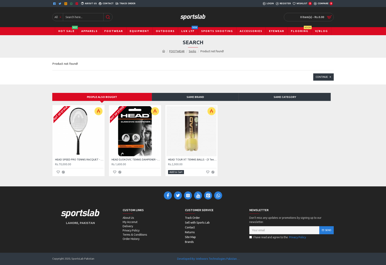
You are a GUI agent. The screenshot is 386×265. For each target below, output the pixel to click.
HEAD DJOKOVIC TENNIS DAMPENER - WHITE (136, 159)
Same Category (285, 97)
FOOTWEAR (177, 51)
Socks (192, 51)
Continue (322, 77)
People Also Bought (102, 97)
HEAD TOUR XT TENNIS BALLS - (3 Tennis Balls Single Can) (192, 159)
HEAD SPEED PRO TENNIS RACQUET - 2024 (79, 159)
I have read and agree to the (279, 237)
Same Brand (195, 97)
